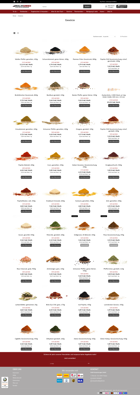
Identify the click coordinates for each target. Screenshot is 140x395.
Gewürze (20, 16)
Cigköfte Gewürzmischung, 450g (26, 339)
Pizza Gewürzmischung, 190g (113, 235)
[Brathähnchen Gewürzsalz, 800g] (26, 84)
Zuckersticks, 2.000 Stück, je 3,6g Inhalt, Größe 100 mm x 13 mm (114, 96)
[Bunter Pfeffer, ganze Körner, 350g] (84, 84)
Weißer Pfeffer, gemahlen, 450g (26, 59)
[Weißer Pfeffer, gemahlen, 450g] (26, 48)
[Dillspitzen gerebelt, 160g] (55, 328)
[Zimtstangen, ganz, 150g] (55, 258)
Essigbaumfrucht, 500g (114, 165)
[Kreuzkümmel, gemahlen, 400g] (26, 118)
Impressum (16, 372)
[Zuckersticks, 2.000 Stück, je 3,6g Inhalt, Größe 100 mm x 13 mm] (113, 84)
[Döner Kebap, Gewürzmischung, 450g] (113, 328)
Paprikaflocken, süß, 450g (26, 201)
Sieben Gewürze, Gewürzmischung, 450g (84, 166)
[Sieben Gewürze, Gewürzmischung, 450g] (84, 154)
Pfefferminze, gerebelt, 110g (114, 269)
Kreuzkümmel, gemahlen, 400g (26, 129)
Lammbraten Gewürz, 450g (113, 305)
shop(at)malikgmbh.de (98, 381)
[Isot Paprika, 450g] (84, 294)
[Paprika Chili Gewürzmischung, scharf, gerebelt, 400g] (113, 118)
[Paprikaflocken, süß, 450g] (26, 190)
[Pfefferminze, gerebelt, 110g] (113, 258)
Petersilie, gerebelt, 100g (55, 235)
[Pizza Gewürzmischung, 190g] (113, 224)
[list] (17, 33)
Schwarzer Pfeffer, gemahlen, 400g (55, 129)
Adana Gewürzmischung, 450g (84, 339)
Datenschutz (16, 380)
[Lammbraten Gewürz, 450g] (113, 294)
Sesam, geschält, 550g (26, 235)
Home (15, 16)
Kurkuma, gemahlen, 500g (84, 201)
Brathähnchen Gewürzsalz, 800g (26, 95)
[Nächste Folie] (126, 1)
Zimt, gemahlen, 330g (113, 201)
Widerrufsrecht (17, 378)
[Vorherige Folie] (90, 1)
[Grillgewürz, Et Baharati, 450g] (84, 224)
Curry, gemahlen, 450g (55, 165)
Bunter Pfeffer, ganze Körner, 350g (84, 95)
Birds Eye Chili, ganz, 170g (55, 305)
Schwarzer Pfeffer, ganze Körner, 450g (84, 270)
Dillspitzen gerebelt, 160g (55, 339)
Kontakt (15, 385)
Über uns (15, 383)
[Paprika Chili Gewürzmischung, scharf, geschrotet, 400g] (113, 48)
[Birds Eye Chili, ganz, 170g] (55, 294)
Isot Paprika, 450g (84, 305)
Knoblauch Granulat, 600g (55, 201)
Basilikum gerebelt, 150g (55, 95)
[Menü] (7, 378)
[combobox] (66, 6)
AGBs (14, 375)
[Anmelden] (88, 363)
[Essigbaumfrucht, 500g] (113, 154)
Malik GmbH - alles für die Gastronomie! (116, 390)
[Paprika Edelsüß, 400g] (26, 154)
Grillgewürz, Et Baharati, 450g (84, 235)
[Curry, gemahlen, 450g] (55, 154)
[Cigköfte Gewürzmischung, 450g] (26, 328)
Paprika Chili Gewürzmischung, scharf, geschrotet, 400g (113, 60)
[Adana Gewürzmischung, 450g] (84, 328)
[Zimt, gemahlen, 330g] (113, 190)
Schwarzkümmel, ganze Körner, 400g (55, 59)
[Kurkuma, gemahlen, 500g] (84, 190)
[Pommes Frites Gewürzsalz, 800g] (84, 48)
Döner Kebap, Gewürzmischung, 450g (113, 339)
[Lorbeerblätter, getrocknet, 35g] (26, 294)
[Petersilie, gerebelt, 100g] (55, 224)
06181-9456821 (97, 378)
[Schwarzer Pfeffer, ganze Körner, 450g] (84, 258)
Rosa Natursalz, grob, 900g (26, 269)
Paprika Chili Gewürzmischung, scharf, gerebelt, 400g (113, 130)
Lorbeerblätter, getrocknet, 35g (26, 305)
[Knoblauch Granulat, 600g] (55, 190)
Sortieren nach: (97, 36)
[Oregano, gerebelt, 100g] (84, 118)
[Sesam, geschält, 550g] (26, 224)
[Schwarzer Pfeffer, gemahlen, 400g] (55, 118)
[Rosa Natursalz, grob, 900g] (26, 258)
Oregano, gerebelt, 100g (84, 129)
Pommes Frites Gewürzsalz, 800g (84, 59)
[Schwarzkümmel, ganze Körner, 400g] (55, 48)
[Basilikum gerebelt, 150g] (55, 84)
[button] (121, 6)
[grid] (14, 33)
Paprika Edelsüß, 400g (26, 165)
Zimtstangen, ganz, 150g (55, 269)
